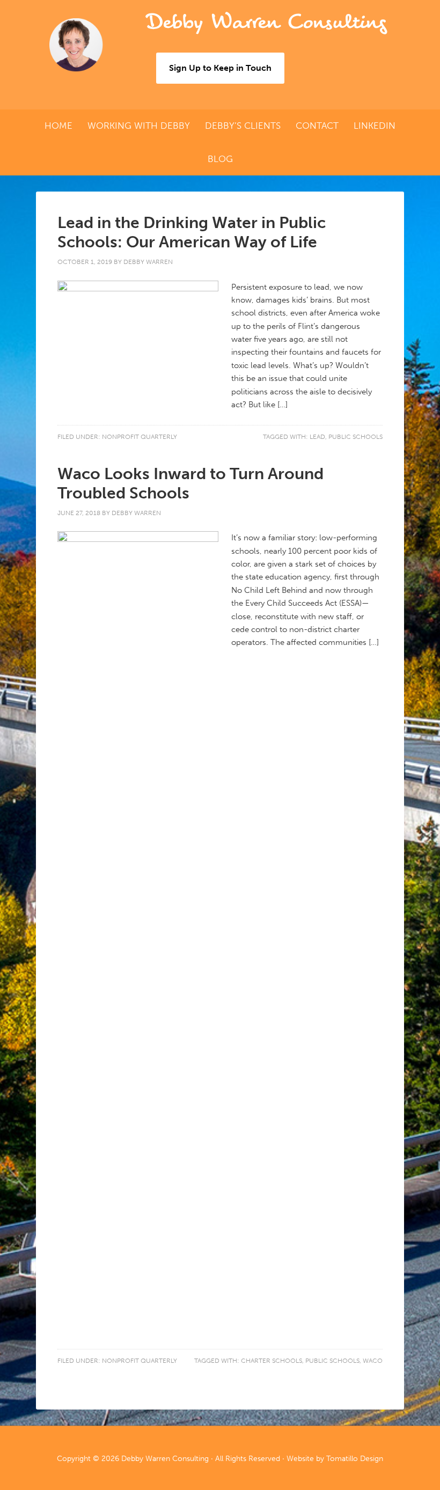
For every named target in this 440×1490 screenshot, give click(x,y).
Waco (373, 1360)
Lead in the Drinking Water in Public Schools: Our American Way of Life (191, 232)
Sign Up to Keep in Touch (220, 68)
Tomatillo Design (354, 1458)
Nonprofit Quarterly (139, 437)
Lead (317, 437)
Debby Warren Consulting (265, 22)
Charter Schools (271, 1360)
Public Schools (355, 437)
